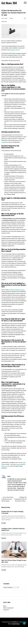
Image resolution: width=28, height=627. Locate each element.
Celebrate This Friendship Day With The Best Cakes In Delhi (20, 499)
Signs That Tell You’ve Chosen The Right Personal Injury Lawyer (13, 561)
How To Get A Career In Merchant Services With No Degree (7, 499)
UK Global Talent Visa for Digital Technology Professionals (12, 512)
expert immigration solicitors (17, 289)
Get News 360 (9, 3)
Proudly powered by (10, 622)
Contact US (6, 609)
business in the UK (15, 50)
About (4, 606)
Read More (3, 523)
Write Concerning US (8, 608)
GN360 (11, 18)
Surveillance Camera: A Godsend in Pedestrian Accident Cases (12, 529)
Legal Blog (4, 21)
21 (26, 18)
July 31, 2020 (4, 18)
